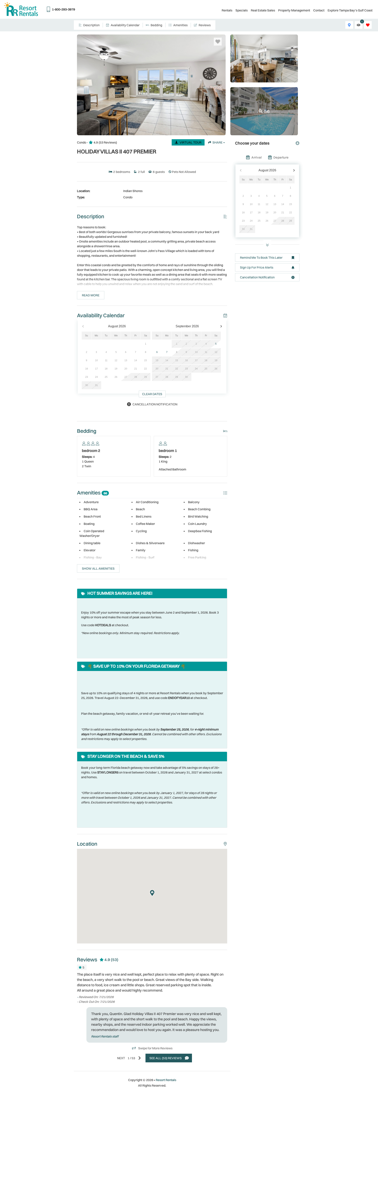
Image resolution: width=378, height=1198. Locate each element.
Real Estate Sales (263, 10)
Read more (90, 295)
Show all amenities (98, 568)
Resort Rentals (166, 1080)
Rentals (227, 10)
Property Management (294, 10)
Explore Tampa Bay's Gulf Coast (350, 10)
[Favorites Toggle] (368, 25)
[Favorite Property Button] (218, 42)
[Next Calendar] (221, 326)
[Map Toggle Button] (349, 25)
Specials (241, 10)
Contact (318, 10)
